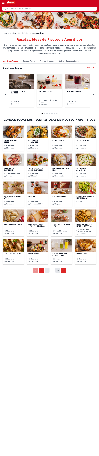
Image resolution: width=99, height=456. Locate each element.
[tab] (42, 113)
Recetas (13, 33)
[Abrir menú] (3, 2)
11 (58, 270)
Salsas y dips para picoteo (69, 61)
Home (5, 33)
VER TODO (91, 68)
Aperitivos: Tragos (10, 61)
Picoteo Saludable (47, 61)
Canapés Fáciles (29, 61)
